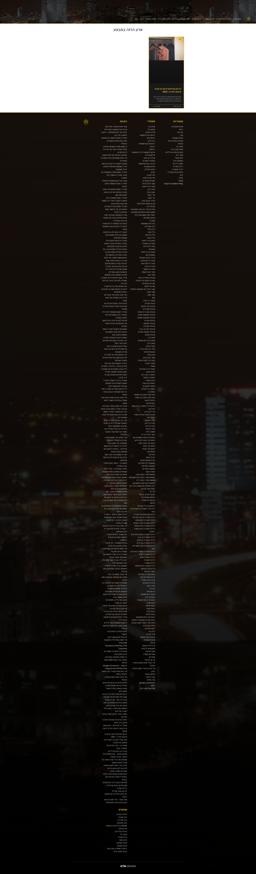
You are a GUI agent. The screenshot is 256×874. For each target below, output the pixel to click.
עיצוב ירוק (151, 189)
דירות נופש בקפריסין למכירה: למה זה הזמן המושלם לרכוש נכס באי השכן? (114, 392)
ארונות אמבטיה (149, 640)
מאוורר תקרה (150, 363)
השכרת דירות (178, 164)
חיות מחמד (179, 158)
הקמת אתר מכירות (148, 489)
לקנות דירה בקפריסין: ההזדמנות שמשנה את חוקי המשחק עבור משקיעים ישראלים (115, 235)
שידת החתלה (150, 132)
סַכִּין (181, 135)
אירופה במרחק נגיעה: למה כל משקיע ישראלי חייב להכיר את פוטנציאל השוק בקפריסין (116, 269)
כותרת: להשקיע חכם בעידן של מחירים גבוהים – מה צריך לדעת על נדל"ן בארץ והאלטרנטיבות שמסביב (114, 366)
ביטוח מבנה (150, 608)
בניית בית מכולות (148, 583)
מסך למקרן (151, 292)
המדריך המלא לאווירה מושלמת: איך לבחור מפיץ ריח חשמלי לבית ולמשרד (114, 175)
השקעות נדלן (178, 161)
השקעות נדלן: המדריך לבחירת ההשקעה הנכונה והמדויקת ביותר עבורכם (115, 569)
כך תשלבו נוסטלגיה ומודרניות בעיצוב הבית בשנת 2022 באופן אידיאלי (115, 660)
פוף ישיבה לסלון (149, 178)
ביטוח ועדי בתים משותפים (145, 617)
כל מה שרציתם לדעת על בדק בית (114, 694)
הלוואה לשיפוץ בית (148, 497)
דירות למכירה (196, 19)
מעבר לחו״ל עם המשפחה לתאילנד (142, 289)
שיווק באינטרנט (177, 126)
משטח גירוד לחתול (148, 252)
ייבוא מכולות (150, 403)
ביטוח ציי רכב (150, 597)
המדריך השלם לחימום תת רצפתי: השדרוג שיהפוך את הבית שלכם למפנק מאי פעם (114, 192)
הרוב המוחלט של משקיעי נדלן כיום (142, 486)
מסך (153, 298)
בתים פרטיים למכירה (223, 19)
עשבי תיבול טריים (148, 183)
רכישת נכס (151, 138)
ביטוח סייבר (150, 603)
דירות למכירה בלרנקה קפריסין (143, 517)
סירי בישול (151, 195)
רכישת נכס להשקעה (147, 135)
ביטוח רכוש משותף (148, 594)
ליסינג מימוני (150, 372)
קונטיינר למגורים (149, 161)
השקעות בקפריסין (148, 466)
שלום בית (151, 126)
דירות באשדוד (150, 563)
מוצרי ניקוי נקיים (149, 357)
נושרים (152, 221)
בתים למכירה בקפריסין (146, 574)
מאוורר (152, 366)
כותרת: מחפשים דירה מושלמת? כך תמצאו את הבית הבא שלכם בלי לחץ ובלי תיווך (114, 509)
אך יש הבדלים (150, 660)
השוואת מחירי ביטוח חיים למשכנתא (142, 477)
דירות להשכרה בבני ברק (146, 543)
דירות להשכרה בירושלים (146, 540)
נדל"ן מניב (151, 232)
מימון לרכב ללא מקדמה (146, 340)
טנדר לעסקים (150, 420)
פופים (153, 172)
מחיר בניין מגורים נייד (147, 349)
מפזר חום (151, 275)
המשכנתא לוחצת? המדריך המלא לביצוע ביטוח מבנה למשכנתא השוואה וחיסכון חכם (115, 332)
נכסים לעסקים (151, 19)
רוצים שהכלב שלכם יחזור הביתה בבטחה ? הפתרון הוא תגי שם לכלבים (115, 777)
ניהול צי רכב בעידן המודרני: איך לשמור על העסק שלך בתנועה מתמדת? (115, 432)
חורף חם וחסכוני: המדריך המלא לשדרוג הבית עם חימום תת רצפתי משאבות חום (114, 415)
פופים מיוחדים (150, 169)
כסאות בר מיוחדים (148, 389)
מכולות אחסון (150, 335)
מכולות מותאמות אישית (146, 315)
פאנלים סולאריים (149, 181)
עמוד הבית (237, 19)
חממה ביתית (150, 432)
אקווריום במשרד (149, 654)
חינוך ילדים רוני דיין (148, 434)
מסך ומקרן (151, 295)
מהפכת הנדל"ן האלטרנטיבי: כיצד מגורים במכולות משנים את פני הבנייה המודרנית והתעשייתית (114, 252)
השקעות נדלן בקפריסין (146, 463)
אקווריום (152, 657)
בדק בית (152, 631)
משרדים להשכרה (148, 243)
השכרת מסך (150, 472)
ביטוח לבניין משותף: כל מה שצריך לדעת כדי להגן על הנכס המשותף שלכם (114, 226)
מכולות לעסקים (149, 323)
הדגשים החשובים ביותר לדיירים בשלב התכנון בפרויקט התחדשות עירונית (115, 626)
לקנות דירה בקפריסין (147, 369)
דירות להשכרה (208, 19)
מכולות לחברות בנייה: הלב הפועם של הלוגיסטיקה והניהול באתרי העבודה (114, 323)
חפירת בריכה (150, 426)
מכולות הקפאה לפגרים (146, 332)
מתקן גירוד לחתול (148, 240)
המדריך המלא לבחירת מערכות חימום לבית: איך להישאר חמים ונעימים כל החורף (115, 209)
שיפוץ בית (151, 129)
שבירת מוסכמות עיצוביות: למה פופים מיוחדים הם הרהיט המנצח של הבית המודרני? (115, 218)
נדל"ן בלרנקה (150, 235)
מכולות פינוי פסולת (148, 306)
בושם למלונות (150, 628)
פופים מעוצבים (149, 166)
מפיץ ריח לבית (150, 266)
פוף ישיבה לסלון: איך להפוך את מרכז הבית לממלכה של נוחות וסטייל (115, 298)
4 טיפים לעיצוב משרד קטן (117, 637)
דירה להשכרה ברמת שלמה (145, 566)
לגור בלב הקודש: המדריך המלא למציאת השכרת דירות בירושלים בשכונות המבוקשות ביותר (115, 423)
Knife (181, 181)
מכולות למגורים (149, 326)
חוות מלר (151, 454)
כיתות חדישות (150, 400)
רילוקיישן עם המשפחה (147, 143)
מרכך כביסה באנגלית (147, 258)
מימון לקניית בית (164, 19)
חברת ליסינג (150, 457)
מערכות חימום (149, 286)
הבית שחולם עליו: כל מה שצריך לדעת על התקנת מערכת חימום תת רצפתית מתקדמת (114, 289)
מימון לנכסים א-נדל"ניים (181, 19)
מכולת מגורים (150, 303)
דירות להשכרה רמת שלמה (145, 520)
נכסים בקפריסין (149, 218)
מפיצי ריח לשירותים (148, 260)
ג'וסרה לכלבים (149, 571)
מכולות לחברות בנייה (147, 329)
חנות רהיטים (150, 429)
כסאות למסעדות (149, 386)
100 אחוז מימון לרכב (147, 688)
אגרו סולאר (151, 680)
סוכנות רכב (150, 206)
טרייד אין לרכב (149, 412)
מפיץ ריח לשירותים (148, 263)
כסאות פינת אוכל (148, 383)
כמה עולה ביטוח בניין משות (145, 397)
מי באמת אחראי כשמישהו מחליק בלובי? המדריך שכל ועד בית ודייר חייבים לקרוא (115, 149)
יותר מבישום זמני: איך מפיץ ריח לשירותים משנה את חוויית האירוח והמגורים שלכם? (115, 358)
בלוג (136, 19)
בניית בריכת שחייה (148, 580)
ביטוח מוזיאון (150, 606)
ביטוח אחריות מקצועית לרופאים (143, 620)
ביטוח (181, 178)
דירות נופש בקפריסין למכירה (144, 514)
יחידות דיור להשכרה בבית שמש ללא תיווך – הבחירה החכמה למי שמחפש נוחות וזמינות (115, 449)
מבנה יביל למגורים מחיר (146, 360)
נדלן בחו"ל (151, 229)
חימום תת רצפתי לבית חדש (145, 440)
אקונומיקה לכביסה (148, 648)
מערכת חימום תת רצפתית (145, 280)
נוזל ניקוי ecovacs (148, 223)
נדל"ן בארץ (151, 238)
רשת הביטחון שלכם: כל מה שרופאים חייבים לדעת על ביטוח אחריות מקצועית (115, 349)
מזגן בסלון (151, 355)
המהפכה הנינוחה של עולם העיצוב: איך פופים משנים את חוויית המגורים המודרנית (114, 158)
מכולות (180, 143)
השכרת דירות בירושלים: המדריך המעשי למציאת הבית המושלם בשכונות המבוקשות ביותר (115, 383)
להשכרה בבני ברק (148, 375)
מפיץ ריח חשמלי (149, 269)
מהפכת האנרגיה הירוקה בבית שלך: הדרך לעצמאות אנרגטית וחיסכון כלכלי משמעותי (114, 167)
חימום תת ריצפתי (148, 449)
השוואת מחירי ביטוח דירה (145, 480)
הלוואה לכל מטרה (148, 500)
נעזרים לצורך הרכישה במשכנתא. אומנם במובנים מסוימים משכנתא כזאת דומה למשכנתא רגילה (143, 212)
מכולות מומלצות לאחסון (146, 318)
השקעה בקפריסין (148, 469)
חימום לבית (151, 452)
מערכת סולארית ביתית (146, 278)
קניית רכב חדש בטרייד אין (117, 751)
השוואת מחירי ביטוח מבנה (145, 474)
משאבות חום (150, 255)
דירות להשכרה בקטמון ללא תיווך (143, 534)
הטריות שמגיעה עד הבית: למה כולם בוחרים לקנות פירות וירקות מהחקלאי (115, 457)
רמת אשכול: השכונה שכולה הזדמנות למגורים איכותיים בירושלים (117, 537)
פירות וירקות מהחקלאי (146, 164)
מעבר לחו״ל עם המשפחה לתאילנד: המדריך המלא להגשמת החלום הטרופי (114, 184)
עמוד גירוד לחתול (148, 186)
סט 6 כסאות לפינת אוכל (146, 203)
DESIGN (128, 866)
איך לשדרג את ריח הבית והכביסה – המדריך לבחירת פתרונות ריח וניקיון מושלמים (114, 529)
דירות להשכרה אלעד (147, 557)
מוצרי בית (179, 155)
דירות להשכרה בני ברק (146, 537)
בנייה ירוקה (151, 586)
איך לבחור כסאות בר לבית (117, 574)
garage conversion (147, 683)
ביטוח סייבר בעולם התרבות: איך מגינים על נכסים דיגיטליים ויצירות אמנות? (115, 306)
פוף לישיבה (151, 175)
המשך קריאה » (156, 106)
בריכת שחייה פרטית (147, 577)
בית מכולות (151, 591)
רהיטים (152, 146)
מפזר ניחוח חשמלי (148, 272)
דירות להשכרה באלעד (147, 554)
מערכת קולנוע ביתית (175, 141)
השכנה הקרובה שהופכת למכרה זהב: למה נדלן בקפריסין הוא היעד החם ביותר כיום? (114, 340)
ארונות (152, 643)
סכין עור (180, 132)
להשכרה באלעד (149, 377)
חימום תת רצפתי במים (147, 443)
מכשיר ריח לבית (149, 300)
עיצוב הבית (151, 192)
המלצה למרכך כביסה (147, 494)
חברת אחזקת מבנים (147, 460)
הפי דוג (152, 491)
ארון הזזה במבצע (148, 645)
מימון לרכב (151, 343)
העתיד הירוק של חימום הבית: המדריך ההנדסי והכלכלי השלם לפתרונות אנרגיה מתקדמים (115, 243)
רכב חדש (151, 141)
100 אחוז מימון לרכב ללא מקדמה (114, 782)
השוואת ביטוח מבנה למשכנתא (144, 483)
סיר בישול (151, 198)
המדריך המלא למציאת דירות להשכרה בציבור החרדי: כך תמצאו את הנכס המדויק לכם (114, 201)
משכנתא (152, 249)
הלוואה (152, 503)
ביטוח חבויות (150, 614)
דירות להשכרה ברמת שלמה (144, 526)
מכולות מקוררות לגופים (146, 312)
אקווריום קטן (150, 651)
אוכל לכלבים (150, 677)
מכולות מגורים (149, 320)
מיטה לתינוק (150, 346)
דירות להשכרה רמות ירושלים (144, 523)
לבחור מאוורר (150, 380)
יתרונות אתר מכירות (119, 791)
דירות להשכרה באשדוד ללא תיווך (142, 551)
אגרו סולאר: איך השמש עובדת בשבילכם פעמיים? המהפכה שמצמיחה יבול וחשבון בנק (116, 440)
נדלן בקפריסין (150, 226)
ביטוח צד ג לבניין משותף (146, 600)
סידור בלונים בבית (148, 201)
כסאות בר (151, 392)
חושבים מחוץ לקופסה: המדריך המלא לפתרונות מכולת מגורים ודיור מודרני (116, 375)
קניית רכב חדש (149, 158)
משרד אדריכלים (149, 246)
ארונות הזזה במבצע (147, 637)
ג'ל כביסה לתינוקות (148, 568)
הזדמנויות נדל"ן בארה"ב (146, 506)
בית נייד (152, 588)
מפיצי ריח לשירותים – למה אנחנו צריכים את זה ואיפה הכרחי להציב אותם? (114, 728)
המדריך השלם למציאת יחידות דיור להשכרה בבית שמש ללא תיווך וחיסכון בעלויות (114, 315)
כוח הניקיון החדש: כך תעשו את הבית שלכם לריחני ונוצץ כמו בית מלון (115, 500)
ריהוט (142, 19)
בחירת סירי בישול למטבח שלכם (143, 623)
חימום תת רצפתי (149, 446)
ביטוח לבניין (150, 611)
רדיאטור (152, 149)
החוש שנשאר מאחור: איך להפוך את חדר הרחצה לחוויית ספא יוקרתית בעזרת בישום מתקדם (115, 261)
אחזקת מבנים (150, 674)
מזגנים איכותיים (149, 352)
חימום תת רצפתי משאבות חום (144, 437)
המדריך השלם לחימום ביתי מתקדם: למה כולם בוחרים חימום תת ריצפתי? (114, 141)
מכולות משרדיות (149, 309)
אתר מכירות (150, 634)
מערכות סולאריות (148, 283)
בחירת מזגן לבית (149, 626)
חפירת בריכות (150, 423)
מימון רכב (179, 146)
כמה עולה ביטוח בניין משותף (144, 394)
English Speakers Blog (173, 183)
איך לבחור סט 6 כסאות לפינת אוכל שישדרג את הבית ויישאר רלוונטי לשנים (114, 400)
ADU (153, 685)
